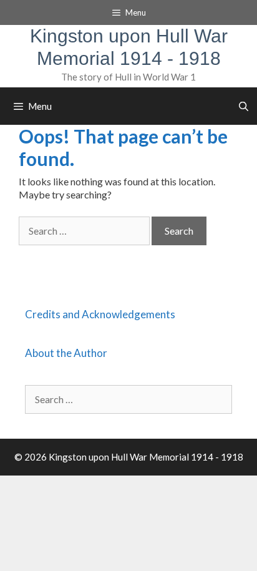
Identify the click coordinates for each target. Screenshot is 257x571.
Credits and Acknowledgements (100, 314)
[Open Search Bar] (243, 106)
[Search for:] (85, 231)
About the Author (66, 352)
